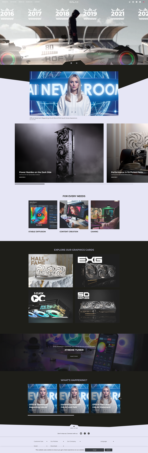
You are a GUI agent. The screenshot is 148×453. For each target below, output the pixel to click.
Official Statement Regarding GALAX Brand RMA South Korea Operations (53, 118)
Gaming (94, 232)
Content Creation (69, 232)
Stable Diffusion (37, 232)
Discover (22, 177)
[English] (144, 2)
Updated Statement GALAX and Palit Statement (71, 407)
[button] (138, 151)
